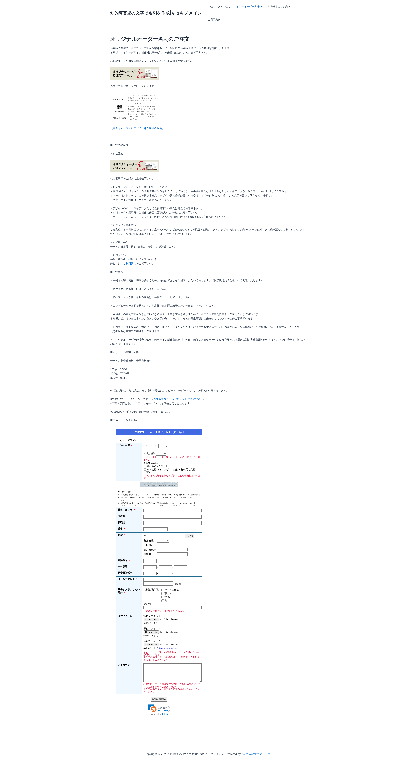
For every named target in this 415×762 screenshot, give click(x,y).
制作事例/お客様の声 (280, 6)
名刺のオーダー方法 (248, 6)
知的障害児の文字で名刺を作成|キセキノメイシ (156, 12)
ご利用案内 (214, 19)
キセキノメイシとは (219, 6)
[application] (261, 6)
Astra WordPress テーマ (256, 754)
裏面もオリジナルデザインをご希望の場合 (137, 128)
